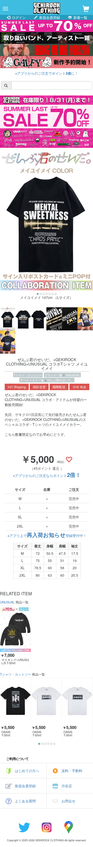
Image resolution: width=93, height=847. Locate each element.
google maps (69, 827)
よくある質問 (25, 800)
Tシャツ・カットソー (28, 375)
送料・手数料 (72, 770)
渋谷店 (67, 785)
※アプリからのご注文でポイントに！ (46, 73)
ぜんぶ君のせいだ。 (60, 380)
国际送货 (39, 387)
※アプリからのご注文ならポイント (47, 475)
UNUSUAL (72, 375)
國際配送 (59, 387)
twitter (24, 827)
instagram (46, 827)
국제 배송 (79, 387)
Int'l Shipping (17, 387)
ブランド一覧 (53, 375)
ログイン (18, 17)
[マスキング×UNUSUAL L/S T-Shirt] (15, 629)
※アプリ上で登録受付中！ (47, 535)
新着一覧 (79, 17)
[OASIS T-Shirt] (15, 701)
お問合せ (68, 800)
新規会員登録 (49, 17)
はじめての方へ (27, 770)
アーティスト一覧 (32, 380)
